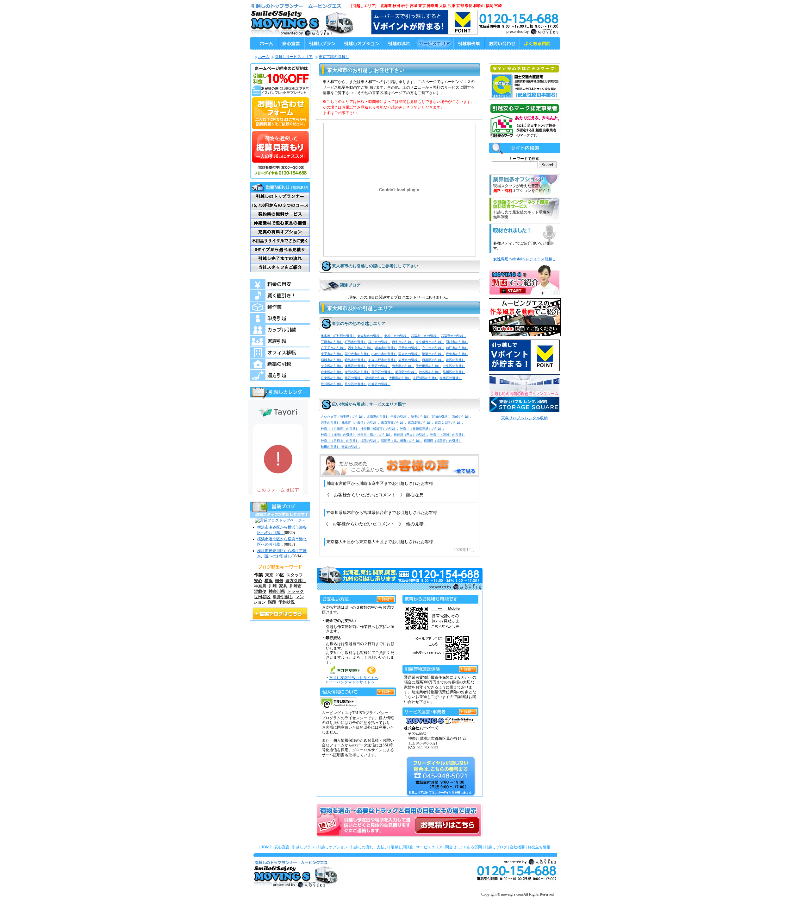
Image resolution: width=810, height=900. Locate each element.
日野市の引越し (409, 348)
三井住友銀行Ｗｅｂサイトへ (353, 677)
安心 (258, 580)
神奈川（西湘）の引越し (447, 434)
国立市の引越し (409, 354)
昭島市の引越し (356, 360)
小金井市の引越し (384, 354)
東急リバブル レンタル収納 (524, 418)
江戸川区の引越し (425, 378)
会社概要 (517, 847)
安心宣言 (282, 847)
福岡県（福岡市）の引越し (443, 440)
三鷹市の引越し (332, 342)
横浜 (269, 580)
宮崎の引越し (461, 416)
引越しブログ (495, 847)
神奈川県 (277, 591)
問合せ (451, 847)
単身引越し (283, 597)
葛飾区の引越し (376, 378)
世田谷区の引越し (357, 372)
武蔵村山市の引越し (425, 336)
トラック (295, 591)
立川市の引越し (433, 348)
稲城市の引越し (332, 360)
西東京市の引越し (360, 348)
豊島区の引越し (403, 366)
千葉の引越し (399, 416)
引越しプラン (303, 847)
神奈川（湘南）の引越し (338, 434)
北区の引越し (354, 378)
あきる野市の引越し (382, 360)
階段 (272, 602)
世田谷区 (262, 597)
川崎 (273, 586)
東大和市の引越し (370, 336)
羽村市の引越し (457, 342)
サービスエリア (429, 847)
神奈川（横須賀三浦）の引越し (422, 428)
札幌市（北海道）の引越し (360, 422)
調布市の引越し (386, 348)
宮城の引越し (441, 416)
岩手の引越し (330, 422)
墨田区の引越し (382, 372)
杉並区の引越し (379, 384)
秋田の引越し (330, 446)
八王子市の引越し (333, 348)
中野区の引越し (379, 366)
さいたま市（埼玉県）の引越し (343, 416)
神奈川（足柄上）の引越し (340, 440)
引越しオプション (332, 847)
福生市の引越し (379, 342)
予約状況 (286, 602)
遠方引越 (280, 375)
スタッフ (294, 575)
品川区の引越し (454, 372)
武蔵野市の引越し (453, 336)
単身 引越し (280, 318)
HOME (266, 847)
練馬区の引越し (356, 366)
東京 (269, 575)
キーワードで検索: (524, 158)
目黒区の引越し (433, 360)
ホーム (264, 56)
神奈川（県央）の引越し (411, 434)
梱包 (279, 580)
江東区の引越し (332, 378)
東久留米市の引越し (430, 342)
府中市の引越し (403, 342)
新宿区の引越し (406, 372)
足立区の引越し (356, 384)
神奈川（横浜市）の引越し (379, 428)
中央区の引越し (454, 366)
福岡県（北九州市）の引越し (401, 440)
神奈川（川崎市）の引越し (340, 428)
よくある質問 (470, 847)
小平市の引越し (332, 354)
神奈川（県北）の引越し (374, 434)
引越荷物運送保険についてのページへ (468, 668)
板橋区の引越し (450, 378)
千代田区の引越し (428, 366)
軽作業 (280, 306)
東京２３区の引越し (449, 422)
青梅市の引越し (457, 354)
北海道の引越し (378, 416)
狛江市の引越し (457, 348)
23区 (280, 575)
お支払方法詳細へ (385, 598)
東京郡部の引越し (420, 422)
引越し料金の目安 (280, 284)
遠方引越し (295, 581)
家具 (283, 586)
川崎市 (296, 586)
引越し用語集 (402, 847)
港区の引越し (455, 360)
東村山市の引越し (396, 336)
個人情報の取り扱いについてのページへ (385, 691)
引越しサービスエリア (294, 56)
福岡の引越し (369, 440)
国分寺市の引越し (357, 354)
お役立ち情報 (538, 847)
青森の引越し (350, 446)
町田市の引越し (356, 342)
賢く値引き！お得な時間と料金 (280, 295)
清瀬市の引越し (433, 354)
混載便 (260, 591)
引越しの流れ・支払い (369, 847)
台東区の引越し (332, 372)
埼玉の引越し (420, 416)
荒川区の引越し (332, 384)
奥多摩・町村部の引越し (338, 336)
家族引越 (280, 341)
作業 (258, 574)
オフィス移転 (280, 352)
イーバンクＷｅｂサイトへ (352, 682)
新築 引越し (280, 363)
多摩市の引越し (409, 360)
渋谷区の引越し (430, 372)
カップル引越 (280, 329)
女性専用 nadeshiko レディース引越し (524, 259)
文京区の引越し (332, 366)
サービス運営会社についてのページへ (468, 710)
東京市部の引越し (334, 56)
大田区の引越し (400, 378)
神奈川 (260, 586)
